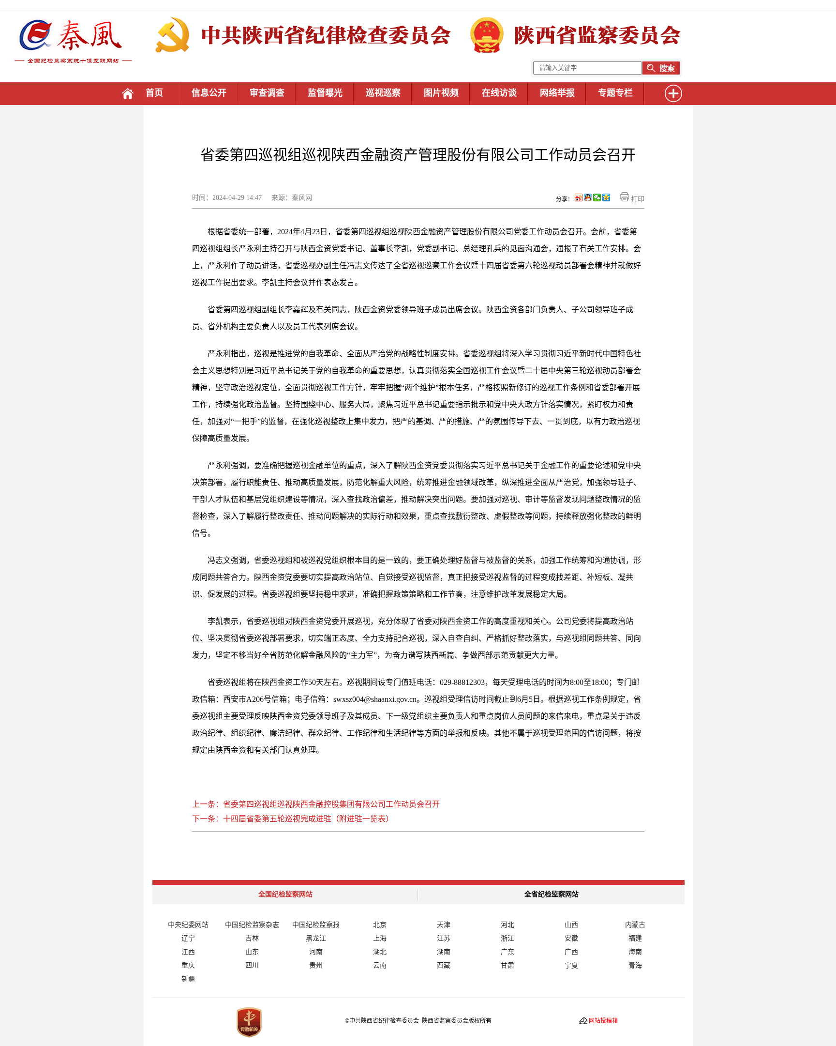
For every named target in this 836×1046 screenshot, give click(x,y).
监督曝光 (325, 93)
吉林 (252, 938)
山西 (571, 924)
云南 (380, 965)
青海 (635, 965)
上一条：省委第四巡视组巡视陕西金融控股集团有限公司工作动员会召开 (316, 804)
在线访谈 (499, 93)
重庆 (188, 965)
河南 (316, 951)
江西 (188, 951)
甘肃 (507, 965)
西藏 (443, 965)
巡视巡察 (383, 93)
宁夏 (571, 965)
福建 (635, 938)
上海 (380, 938)
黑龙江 (316, 938)
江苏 (443, 938)
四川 (252, 965)
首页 (154, 93)
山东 (252, 951)
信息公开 (209, 93)
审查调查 (267, 93)
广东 (507, 951)
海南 (635, 951)
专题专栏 (615, 93)
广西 (571, 951)
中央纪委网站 (188, 924)
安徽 (571, 938)
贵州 (316, 965)
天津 (443, 924)
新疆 (188, 979)
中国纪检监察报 (316, 924)
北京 (380, 924)
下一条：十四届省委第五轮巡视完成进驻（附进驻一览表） (292, 819)
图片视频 (441, 93)
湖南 (443, 951)
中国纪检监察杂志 (252, 924)
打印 (636, 199)
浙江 (507, 938)
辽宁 (188, 938)
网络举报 (557, 93)
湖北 (380, 951)
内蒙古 (635, 924)
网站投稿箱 (603, 1020)
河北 (507, 924)
